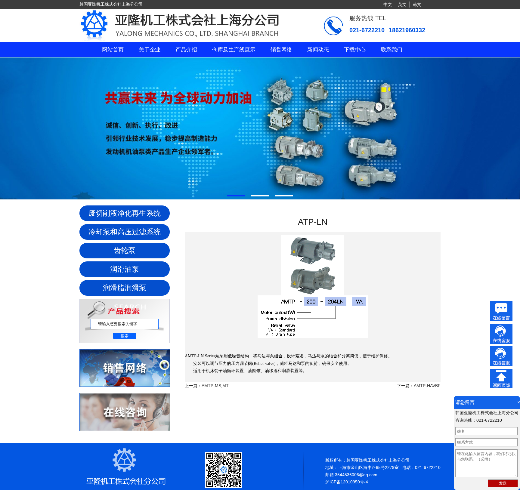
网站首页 (113, 50)
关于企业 (149, 50)
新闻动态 (318, 50)
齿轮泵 (124, 250)
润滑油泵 (124, 269)
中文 (387, 4)
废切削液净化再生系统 (124, 213)
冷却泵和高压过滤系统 (124, 232)
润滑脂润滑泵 (124, 288)
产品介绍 (186, 50)
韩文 (417, 4)
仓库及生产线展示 (233, 50)
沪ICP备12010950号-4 (346, 481)
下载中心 (355, 50)
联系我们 (391, 50)
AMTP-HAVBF (427, 385)
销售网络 (281, 50)
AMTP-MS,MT (215, 385)
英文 (402, 4)
